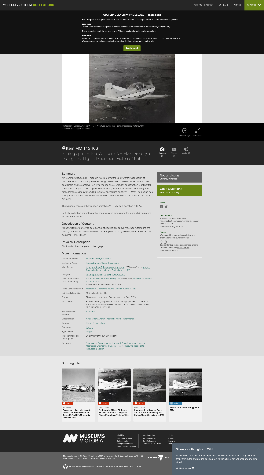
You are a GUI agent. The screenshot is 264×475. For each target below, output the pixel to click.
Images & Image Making (97, 263)
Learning (171, 441)
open (176, 235)
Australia (116, 270)
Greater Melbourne (94, 270)
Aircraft (101, 319)
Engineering (113, 263)
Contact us (110, 458)
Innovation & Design (95, 349)
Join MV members (149, 438)
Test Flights (139, 346)
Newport (146, 267)
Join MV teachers (149, 441)
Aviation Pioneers (137, 343)
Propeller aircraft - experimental (120, 319)
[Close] (258, 449)
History (89, 327)
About (237, 5)
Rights (102, 458)
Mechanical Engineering (97, 346)
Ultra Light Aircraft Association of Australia (105, 267)
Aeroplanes (103, 343)
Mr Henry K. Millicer (94, 274)
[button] (254, 5)
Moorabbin (91, 289)
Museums (128, 346)
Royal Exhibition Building (126, 446)
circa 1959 (125, 270)
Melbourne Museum (124, 438)
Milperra (137, 279)
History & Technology (95, 323)
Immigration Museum (125, 444)
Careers (171, 438)
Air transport (91, 319)
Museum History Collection (98, 259)
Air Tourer (90, 312)
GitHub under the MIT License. (129, 466)
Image (89, 332)
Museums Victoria (28, 5)
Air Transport (115, 343)
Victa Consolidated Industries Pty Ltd (103, 279)
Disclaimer (94, 458)
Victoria (107, 270)
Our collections (203, 5)
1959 (133, 289)
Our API (223, 5)
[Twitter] (166, 207)
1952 (122, 274)
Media (170, 444)
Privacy (85, 458)
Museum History (115, 346)
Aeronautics (91, 343)
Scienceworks (122, 441)
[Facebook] (161, 207)
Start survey (185, 468)
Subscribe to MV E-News (152, 444)
